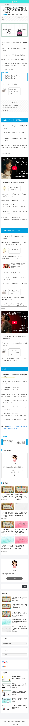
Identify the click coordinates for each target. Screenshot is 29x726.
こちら (14, 578)
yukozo (14, 463)
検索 (25, 586)
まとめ (6, 110)
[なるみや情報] (14, 1)
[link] (14, 475)
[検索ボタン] (27, 1)
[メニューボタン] (1, 1)
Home (5, 721)
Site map (12, 721)
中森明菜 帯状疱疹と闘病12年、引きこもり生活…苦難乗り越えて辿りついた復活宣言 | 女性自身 (18, 265)
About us (23, 721)
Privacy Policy (18, 721)
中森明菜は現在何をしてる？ (12, 107)
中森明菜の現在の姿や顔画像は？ (13, 105)
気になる (4, 14)
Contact (8, 721)
